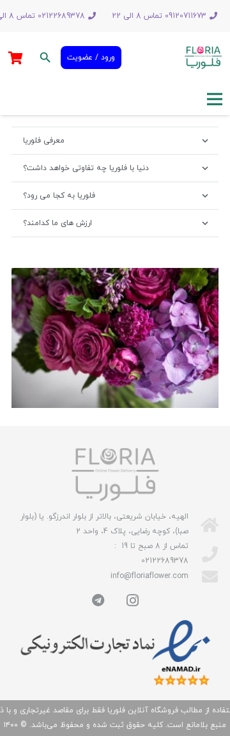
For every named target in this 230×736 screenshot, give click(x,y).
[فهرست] (214, 99)
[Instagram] (132, 600)
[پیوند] (203, 57)
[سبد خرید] (15, 57)
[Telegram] (98, 600)
